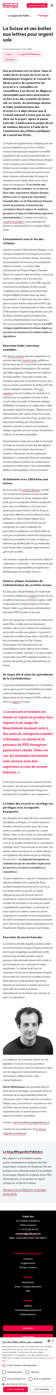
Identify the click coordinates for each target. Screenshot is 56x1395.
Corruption (10, 59)
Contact (28, 1258)
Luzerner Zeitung (30, 489)
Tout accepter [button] (15, 1389)
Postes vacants (28, 1267)
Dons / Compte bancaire (28, 1286)
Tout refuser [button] (41, 1389)
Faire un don (28, 1336)
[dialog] (28, 1366)
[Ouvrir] (52, 15)
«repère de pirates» (13, 221)
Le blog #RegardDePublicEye (23, 1151)
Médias (28, 1305)
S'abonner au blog (37, 5)
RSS (28, 1290)
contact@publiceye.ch (28, 1233)
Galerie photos (28, 1314)
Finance (8, 54)
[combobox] (48, 1340)
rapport (16, 701)
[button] (28, 1384)
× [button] (53, 1341)
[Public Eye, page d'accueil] (10, 5)
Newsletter (28, 1282)
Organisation (28, 1263)
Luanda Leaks (29, 360)
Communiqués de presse (28, 1310)
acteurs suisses (16, 356)
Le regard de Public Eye (20, 15)
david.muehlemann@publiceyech (31, 1122)
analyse (33, 595)
